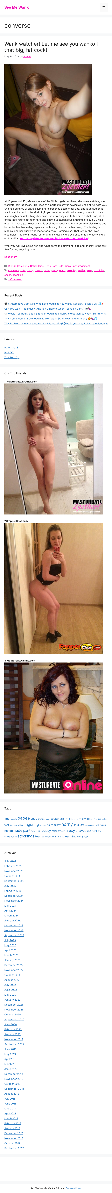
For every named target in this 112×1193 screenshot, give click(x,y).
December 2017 (13, 1133)
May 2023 (10, 945)
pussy (62, 270)
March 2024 (11, 915)
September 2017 (14, 1148)
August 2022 (11, 979)
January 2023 (12, 960)
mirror (103, 825)
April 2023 (10, 950)
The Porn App (12, 357)
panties (29, 830)
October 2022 (12, 975)
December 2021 (13, 1004)
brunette (41, 819)
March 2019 (11, 1064)
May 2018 (10, 1108)
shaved (81, 830)
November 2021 (13, 1009)
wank (60, 836)
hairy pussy (54, 824)
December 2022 (13, 965)
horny (30, 270)
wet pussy (83, 836)
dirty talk (86, 819)
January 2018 (12, 1128)
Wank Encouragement (77, 266)
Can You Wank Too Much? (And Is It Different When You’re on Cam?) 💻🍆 (47, 308)
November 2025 (13, 871)
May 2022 (10, 994)
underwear (51, 836)
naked (38, 270)
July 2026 (10, 861)
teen (38, 836)
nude (47, 270)
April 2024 (10, 910)
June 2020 (10, 1024)
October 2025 (12, 876)
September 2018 (14, 1088)
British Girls (37, 266)
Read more (10, 256)
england (104, 819)
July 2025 (10, 885)
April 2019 (10, 1059)
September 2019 (14, 1044)
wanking (70, 836)
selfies (81, 270)
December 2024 (13, 895)
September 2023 (14, 935)
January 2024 (12, 920)
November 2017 (13, 1138)
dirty (79, 819)
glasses (43, 825)
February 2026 (13, 866)
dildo (74, 819)
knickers (79, 825)
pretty (54, 270)
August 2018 (11, 1093)
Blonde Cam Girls (18, 266)
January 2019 (12, 1069)
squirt (14, 836)
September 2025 (14, 881)
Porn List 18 (11, 347)
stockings (26, 836)
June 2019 (10, 1049)
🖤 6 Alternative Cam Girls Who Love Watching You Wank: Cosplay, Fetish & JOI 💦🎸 (54, 303)
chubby (63, 819)
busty (48, 819)
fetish (20, 825)
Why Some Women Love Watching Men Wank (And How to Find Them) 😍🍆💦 (50, 318)
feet (6, 824)
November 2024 (13, 900)
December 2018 (13, 1073)
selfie (63, 831)
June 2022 (10, 989)
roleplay (71, 270)
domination (96, 819)
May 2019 (10, 1054)
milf (97, 825)
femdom (13, 825)
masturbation (90, 825)
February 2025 (12, 890)
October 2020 (12, 1014)
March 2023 (11, 955)
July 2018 (9, 1098)
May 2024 (10, 905)
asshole (14, 819)
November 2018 (13, 1078)
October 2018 (12, 1083)
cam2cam (55, 819)
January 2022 (12, 999)
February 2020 (13, 1029)
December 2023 (13, 925)
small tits (99, 270)
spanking (18, 274)
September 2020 (14, 1019)
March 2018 (11, 1118)
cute (23, 270)
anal (7, 818)
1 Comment (15, 279)
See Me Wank (16, 7)
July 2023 (10, 940)
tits (43, 837)
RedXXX (9, 352)
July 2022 (10, 984)
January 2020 (12, 1034)
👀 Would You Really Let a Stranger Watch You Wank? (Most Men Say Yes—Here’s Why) (55, 313)
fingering (31, 824)
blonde (32, 818)
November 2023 (13, 930)
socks (7, 274)
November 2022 (13, 970)
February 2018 (12, 1123)
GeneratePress (73, 1188)
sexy (89, 270)
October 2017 (12, 1143)
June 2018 (10, 1103)
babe (22, 818)
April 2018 (10, 1113)
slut (89, 830)
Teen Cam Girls (54, 266)
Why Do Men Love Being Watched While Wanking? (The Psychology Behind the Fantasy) (56, 323)
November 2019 (13, 1039)
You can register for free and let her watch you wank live (54, 238)
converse (13, 270)
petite (38, 831)
